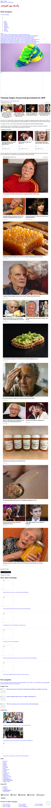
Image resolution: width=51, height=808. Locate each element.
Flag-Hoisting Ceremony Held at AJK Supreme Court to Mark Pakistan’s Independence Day (20, 39)
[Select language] (48, 803)
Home (5, 21)
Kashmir (6, 25)
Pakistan (6, 23)
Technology (6, 27)
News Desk (16, 101)
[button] (25, 57)
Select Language (5, 14)
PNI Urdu (6, 31)
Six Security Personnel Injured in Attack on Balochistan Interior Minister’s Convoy (18, 37)
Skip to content (4, 1)
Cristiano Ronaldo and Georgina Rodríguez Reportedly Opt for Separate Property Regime (19, 35)
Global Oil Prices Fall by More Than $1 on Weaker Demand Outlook (15, 34)
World (5, 22)
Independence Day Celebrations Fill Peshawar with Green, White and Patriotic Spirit (18, 40)
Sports (5, 28)
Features (6, 29)
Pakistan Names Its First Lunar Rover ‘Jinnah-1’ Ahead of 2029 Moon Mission (17, 38)
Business (6, 26)
